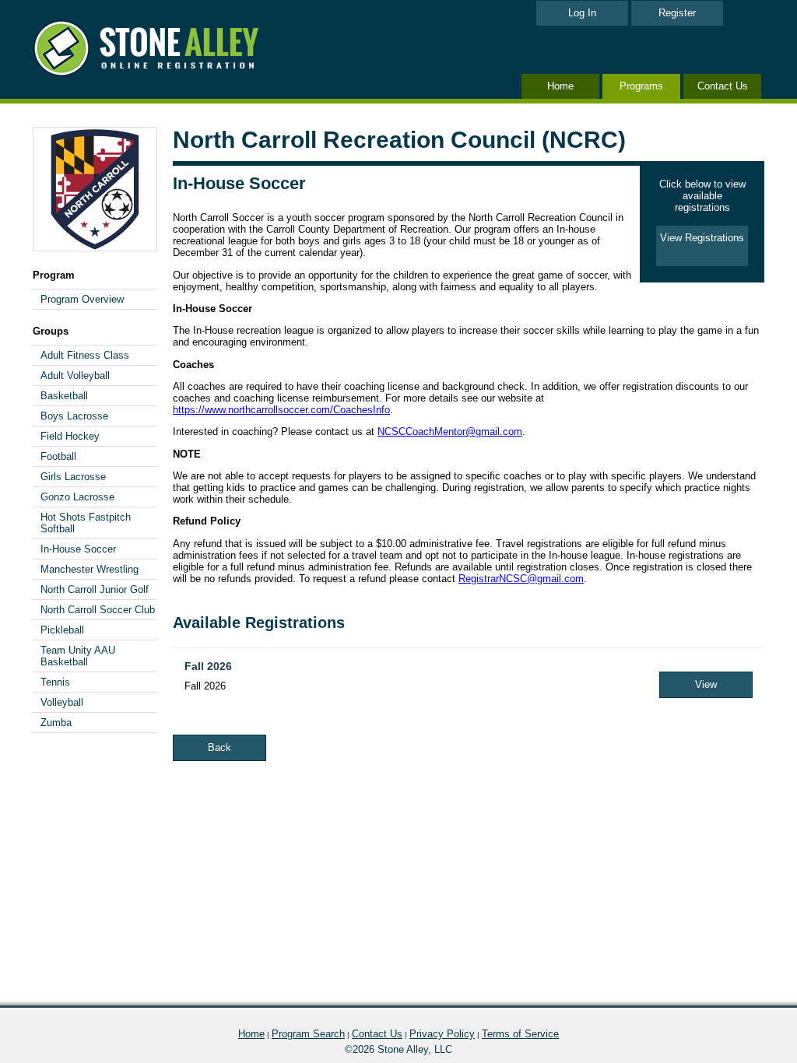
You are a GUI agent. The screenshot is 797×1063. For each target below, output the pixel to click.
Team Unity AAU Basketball (77, 656)
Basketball (64, 396)
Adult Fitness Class (84, 355)
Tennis (55, 682)
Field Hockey (70, 436)
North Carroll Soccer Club (97, 610)
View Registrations (702, 238)
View (706, 684)
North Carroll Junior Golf (94, 589)
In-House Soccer (78, 549)
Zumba (56, 722)
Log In (582, 13)
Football (58, 456)
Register (677, 13)
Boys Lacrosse (74, 416)
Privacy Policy (442, 1034)
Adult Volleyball (75, 375)
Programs (641, 86)
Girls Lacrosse (73, 476)
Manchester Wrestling (89, 569)
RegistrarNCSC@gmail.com (521, 578)
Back (219, 747)
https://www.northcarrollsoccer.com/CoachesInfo (281, 410)
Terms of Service (520, 1034)
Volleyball (61, 702)
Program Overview (82, 299)
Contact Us (722, 86)
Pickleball (62, 630)
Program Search (308, 1034)
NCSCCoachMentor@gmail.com (449, 431)
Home (560, 86)
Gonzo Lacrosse (77, 497)
